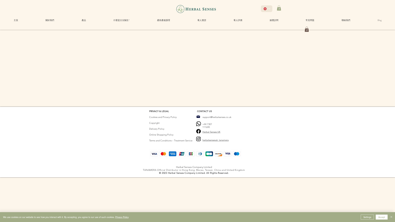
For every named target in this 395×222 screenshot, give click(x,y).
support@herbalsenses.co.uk (217, 117)
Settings (367, 217)
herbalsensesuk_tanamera (215, 140)
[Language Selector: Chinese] (266, 8)
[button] (279, 7)
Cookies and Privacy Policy (163, 117)
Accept (381, 217)
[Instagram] (198, 139)
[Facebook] (198, 131)
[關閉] (391, 217)
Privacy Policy (122, 217)
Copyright (154, 122)
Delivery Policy (156, 128)
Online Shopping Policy (161, 134)
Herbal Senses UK (211, 131)
